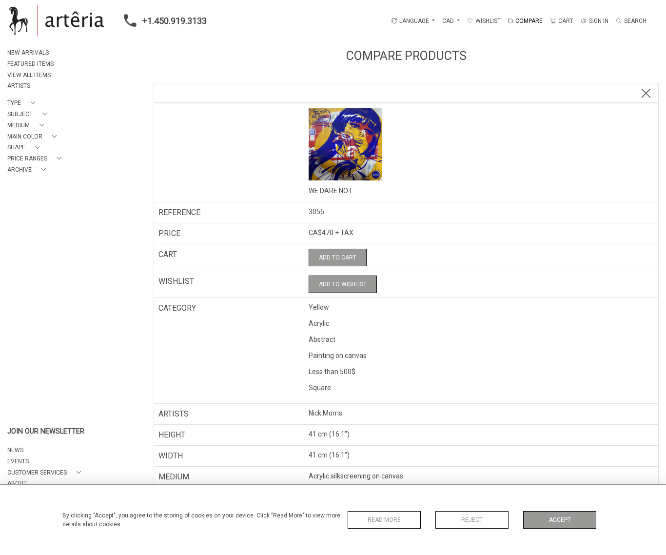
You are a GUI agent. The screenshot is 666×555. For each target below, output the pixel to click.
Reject (472, 519)
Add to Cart (337, 257)
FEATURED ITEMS (30, 63)
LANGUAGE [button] (414, 21)
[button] (23, 103)
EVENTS (18, 461)
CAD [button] (448, 21)
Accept (560, 519)
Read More (384, 519)
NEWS (15, 450)
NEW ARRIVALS (28, 52)
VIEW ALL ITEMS (29, 75)
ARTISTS (18, 85)
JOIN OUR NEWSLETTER (45, 431)
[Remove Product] (646, 93)
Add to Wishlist (343, 284)
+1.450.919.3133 (174, 21)
